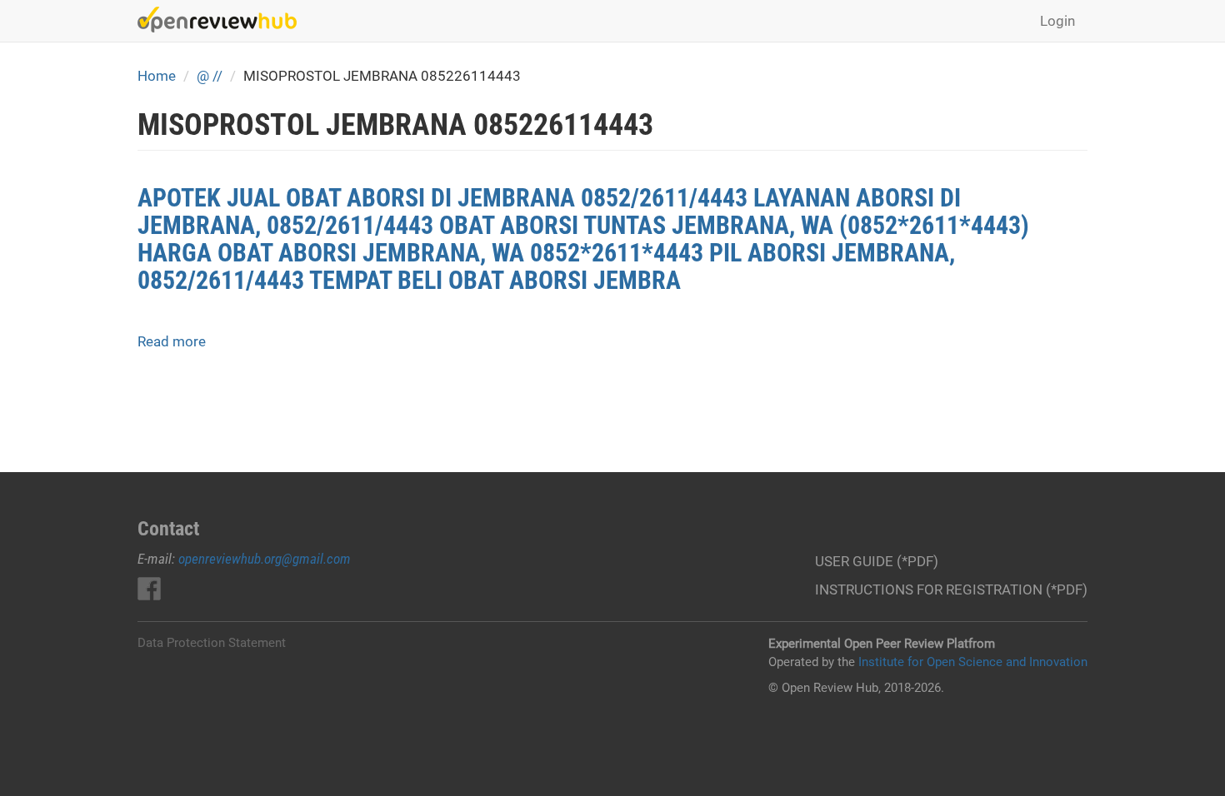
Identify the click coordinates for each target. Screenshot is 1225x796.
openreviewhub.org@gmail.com (264, 558)
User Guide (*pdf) (876, 561)
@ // (209, 75)
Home (157, 75)
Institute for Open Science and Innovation (973, 661)
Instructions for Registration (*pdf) (951, 589)
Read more (172, 341)
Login (1057, 20)
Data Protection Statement (212, 642)
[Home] (223, 19)
